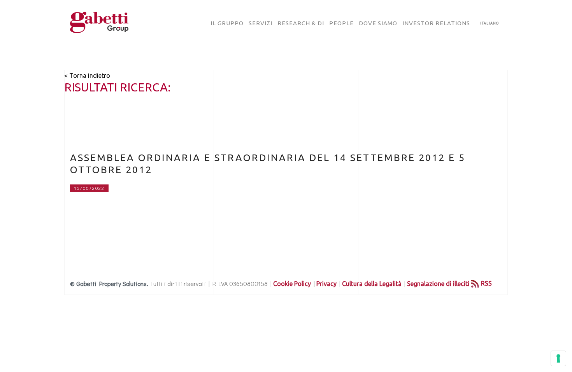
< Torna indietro (87, 75)
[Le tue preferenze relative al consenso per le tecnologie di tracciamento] (558, 358)
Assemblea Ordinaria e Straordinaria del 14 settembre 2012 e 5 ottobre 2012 (267, 163)
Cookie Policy (292, 283)
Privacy (326, 283)
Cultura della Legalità (372, 283)
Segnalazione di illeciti (438, 283)
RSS (486, 283)
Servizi (260, 23)
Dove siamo (378, 23)
